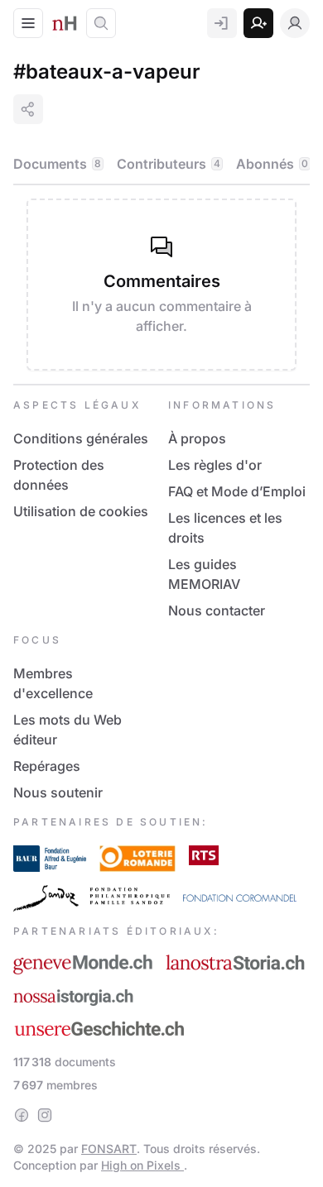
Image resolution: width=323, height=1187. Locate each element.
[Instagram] (44, 1115)
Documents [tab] (57, 164)
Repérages (46, 766)
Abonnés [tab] (272, 164)
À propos (197, 438)
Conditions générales (80, 438)
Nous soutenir (58, 792)
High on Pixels (142, 1165)
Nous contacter (216, 610)
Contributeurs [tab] (168, 164)
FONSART (109, 1149)
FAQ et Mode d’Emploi (237, 491)
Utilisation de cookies (80, 511)
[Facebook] (21, 1115)
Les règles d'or (215, 465)
